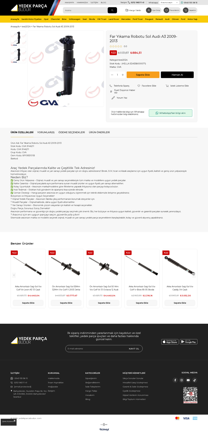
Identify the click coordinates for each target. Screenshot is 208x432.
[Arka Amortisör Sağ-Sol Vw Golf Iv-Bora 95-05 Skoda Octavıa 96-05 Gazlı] (142, 266)
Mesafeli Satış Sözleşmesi (135, 382)
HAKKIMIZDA (82, 2)
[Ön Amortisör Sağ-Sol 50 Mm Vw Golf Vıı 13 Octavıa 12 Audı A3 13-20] (104, 266)
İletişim (51, 391)
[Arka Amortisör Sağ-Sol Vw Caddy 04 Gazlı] (179, 266)
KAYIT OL (134, 348)
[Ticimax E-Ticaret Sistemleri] (104, 429)
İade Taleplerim (92, 386)
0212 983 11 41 (137, 2)
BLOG (103, 2)
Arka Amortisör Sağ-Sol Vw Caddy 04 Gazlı (180, 288)
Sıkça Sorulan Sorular (133, 378)
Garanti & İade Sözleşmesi (135, 386)
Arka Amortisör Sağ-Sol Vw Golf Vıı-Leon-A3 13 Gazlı (28, 288)
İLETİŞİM (94, 2)
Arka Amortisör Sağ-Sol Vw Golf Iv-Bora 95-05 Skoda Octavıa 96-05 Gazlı (142, 288)
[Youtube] (188, 380)
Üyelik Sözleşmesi (131, 391)
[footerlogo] (29, 340)
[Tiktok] (194, 380)
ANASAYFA (69, 2)
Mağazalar (53, 386)
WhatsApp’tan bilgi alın (172, 113)
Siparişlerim (91, 378)
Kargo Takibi (135, 10)
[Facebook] (175, 380)
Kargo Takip (91, 391)
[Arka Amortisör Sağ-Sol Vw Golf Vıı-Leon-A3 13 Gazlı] (28, 266)
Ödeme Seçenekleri (71, 132)
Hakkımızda (53, 378)
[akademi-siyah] (104, 424)
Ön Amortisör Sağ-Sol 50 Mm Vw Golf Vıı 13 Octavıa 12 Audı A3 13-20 (104, 288)
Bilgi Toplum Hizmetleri (134, 399)
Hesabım (89, 395)
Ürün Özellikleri (22, 132)
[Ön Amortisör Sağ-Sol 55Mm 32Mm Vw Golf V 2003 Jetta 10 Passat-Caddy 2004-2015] (66, 266)
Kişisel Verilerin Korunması (135, 395)
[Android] (188, 341)
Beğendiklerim (92, 382)
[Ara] (112, 10)
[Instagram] (181, 380)
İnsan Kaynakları (56, 382)
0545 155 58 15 (190, 2)
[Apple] (169, 341)
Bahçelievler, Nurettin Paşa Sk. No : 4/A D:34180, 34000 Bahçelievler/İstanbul (30, 394)
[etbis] (190, 395)
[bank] (186, 418)
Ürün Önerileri (99, 132)
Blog (87, 399)
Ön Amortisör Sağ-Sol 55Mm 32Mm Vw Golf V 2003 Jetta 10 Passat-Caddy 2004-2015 (66, 288)
